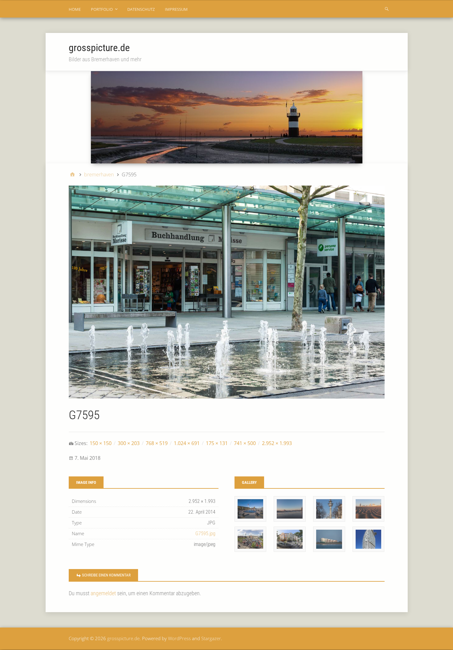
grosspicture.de (99, 48)
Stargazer (211, 638)
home (75, 9)
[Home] (72, 174)
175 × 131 (217, 443)
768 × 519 (157, 443)
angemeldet (103, 593)
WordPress (179, 638)
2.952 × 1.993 (277, 443)
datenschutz (141, 9)
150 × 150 (101, 443)
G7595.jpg (205, 533)
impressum (176, 9)
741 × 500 (245, 443)
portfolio (102, 9)
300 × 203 (129, 443)
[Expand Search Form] (386, 8)
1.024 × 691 (187, 443)
